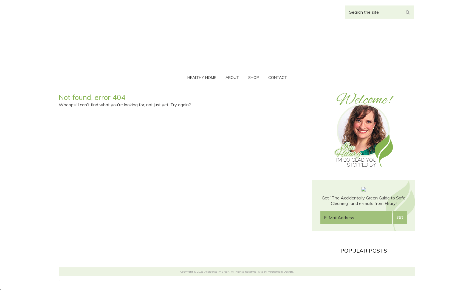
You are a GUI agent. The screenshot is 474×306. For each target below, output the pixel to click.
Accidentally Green (237, 41)
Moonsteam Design (280, 271)
